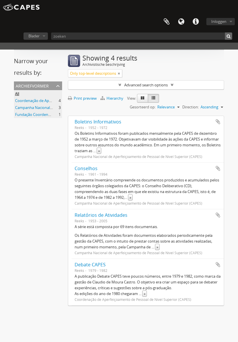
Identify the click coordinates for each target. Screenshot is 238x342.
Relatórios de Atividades (101, 215)
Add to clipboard (218, 122)
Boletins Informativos (98, 122)
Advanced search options (146, 85)
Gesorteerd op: (143, 107)
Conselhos (86, 168)
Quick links (195, 21)
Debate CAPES (90, 264)
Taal (181, 21)
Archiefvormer (32, 85)
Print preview (85, 98)
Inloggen (218, 21)
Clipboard (166, 21)
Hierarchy (115, 98)
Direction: (190, 107)
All (17, 93)
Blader (33, 36)
